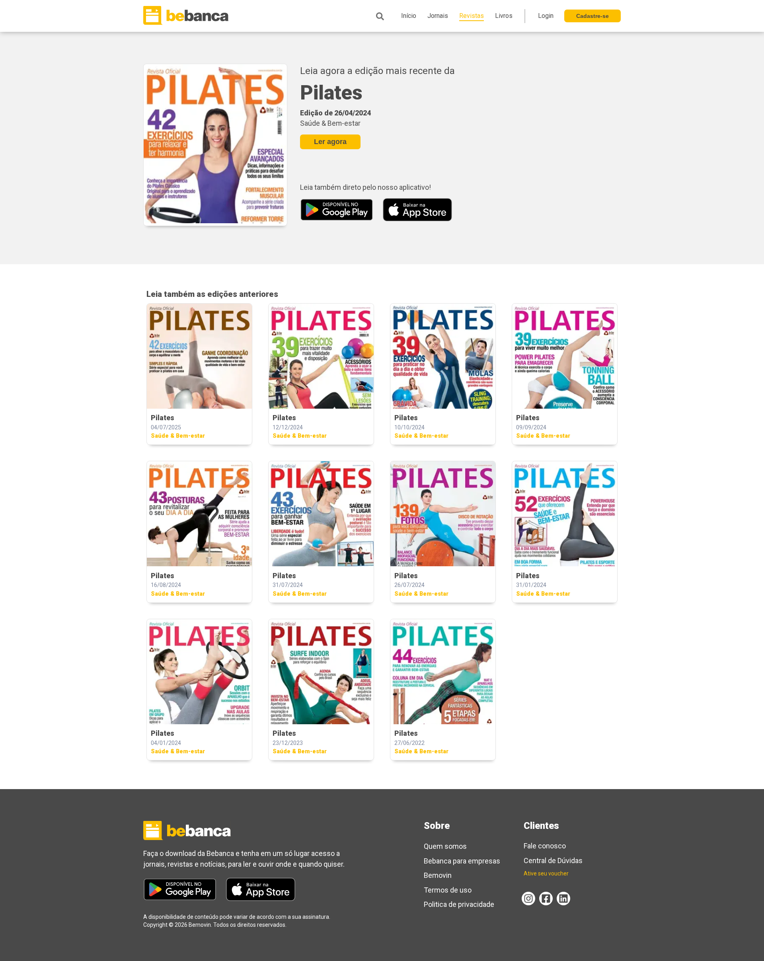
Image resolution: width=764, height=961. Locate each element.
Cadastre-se (592, 16)
